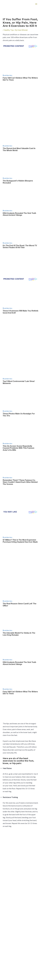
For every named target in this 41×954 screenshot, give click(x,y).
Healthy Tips (9, 30)
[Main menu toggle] (36, 3)
